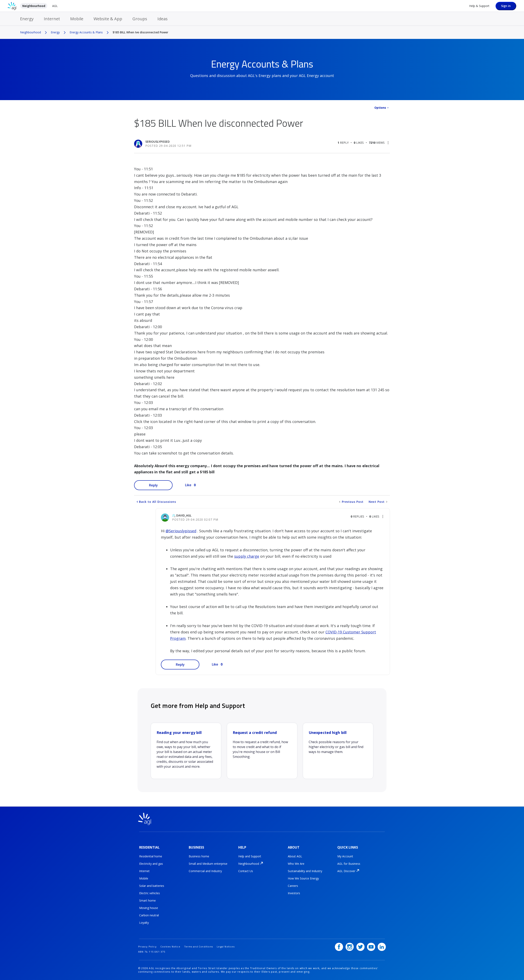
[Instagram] (350, 946)
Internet (52, 18)
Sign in (506, 6)
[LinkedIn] (382, 946)
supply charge (246, 556)
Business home (199, 856)
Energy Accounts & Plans (86, 32)
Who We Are (296, 864)
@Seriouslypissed (181, 530)
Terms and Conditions (198, 946)
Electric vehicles (149, 893)
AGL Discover (346, 871)
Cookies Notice (170, 946)
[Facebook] (339, 946)
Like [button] (188, 485)
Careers (293, 886)
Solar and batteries (151, 886)
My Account (345, 856)
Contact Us (245, 871)
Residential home (150, 856)
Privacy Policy (147, 946)
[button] (388, 143)
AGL (55, 6)
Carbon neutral (149, 915)
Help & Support (479, 6)
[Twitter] (360, 946)
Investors (294, 893)
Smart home (147, 900)
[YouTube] (371, 946)
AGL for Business (348, 864)
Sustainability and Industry (305, 871)
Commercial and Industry (205, 871)
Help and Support (249, 856)
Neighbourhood (33, 6)
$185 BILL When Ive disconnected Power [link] (140, 32)
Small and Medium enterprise (208, 864)
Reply (153, 485)
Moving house (148, 908)
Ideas (162, 18)
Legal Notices (226, 946)
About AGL (295, 856)
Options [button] (380, 108)
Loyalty (144, 923)
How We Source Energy (303, 878)
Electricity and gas (151, 864)
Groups (139, 18)
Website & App (108, 18)
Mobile (76, 18)
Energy (27, 18)
